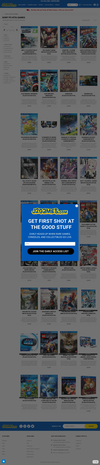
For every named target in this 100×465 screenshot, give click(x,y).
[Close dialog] (76, 206)
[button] (50, 223)
